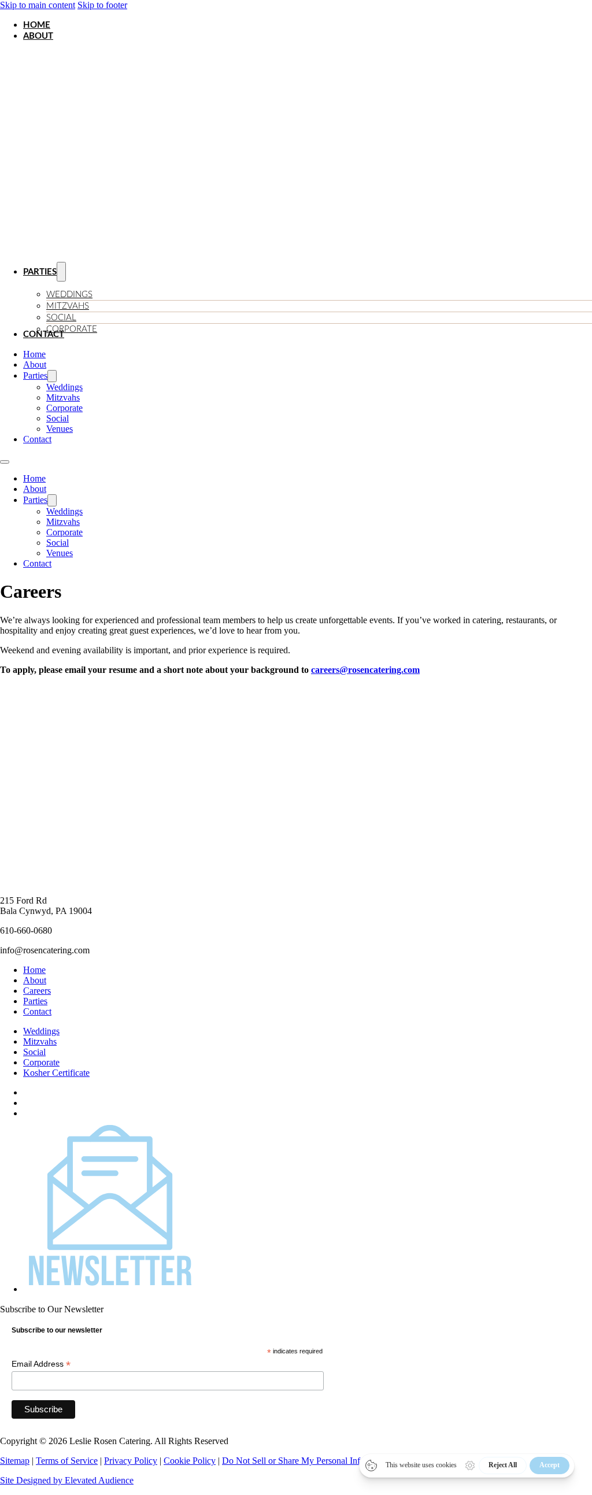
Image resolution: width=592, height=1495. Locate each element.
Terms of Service (67, 1461)
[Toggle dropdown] (61, 272)
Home (36, 25)
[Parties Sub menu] (52, 376)
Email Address (41, 1364)
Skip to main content (37, 5)
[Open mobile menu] (4, 462)
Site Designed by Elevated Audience (67, 1480)
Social (61, 317)
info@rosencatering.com (45, 950)
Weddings (69, 294)
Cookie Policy (190, 1461)
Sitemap (14, 1461)
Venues (59, 429)
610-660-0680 (26, 930)
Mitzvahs (67, 306)
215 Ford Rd (23, 900)
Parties (40, 272)
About (38, 36)
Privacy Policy (130, 1461)
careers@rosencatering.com (365, 670)
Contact (43, 334)
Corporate (71, 329)
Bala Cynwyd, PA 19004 (46, 911)
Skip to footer (102, 5)
